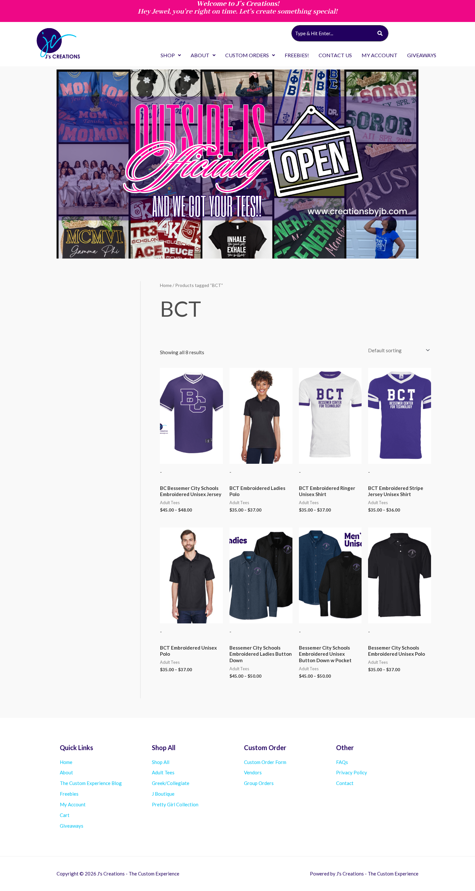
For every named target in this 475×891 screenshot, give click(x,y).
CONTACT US (335, 55)
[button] (171, 55)
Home (166, 285)
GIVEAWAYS (421, 55)
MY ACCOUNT (379, 55)
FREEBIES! (297, 55)
